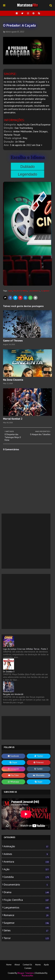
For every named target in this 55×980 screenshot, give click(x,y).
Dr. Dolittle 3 (9, 671)
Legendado (27, 174)
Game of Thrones (13, 340)
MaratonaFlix (27, 975)
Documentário (26, 884)
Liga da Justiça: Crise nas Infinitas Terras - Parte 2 (25, 649)
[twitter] (22, 13)
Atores (38, 964)
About (17, 964)
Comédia (26, 877)
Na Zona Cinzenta (13, 379)
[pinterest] (33, 13)
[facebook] (16, 13)
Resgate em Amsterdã (13, 694)
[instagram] (28, 13)
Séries (26, 930)
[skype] (38, 13)
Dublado (27, 166)
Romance (26, 915)
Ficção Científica (20, 291)
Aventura (26, 861)
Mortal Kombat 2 (12, 418)
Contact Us (27, 964)
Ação (10, 291)
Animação (26, 846)
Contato (27, 968)
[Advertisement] (27, 541)
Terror (26, 938)
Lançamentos (34, 291)
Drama (26, 892)
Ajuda (46, 964)
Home (8, 964)
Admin (8, 31)
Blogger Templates (26, 973)
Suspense (45, 291)
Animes (26, 854)
